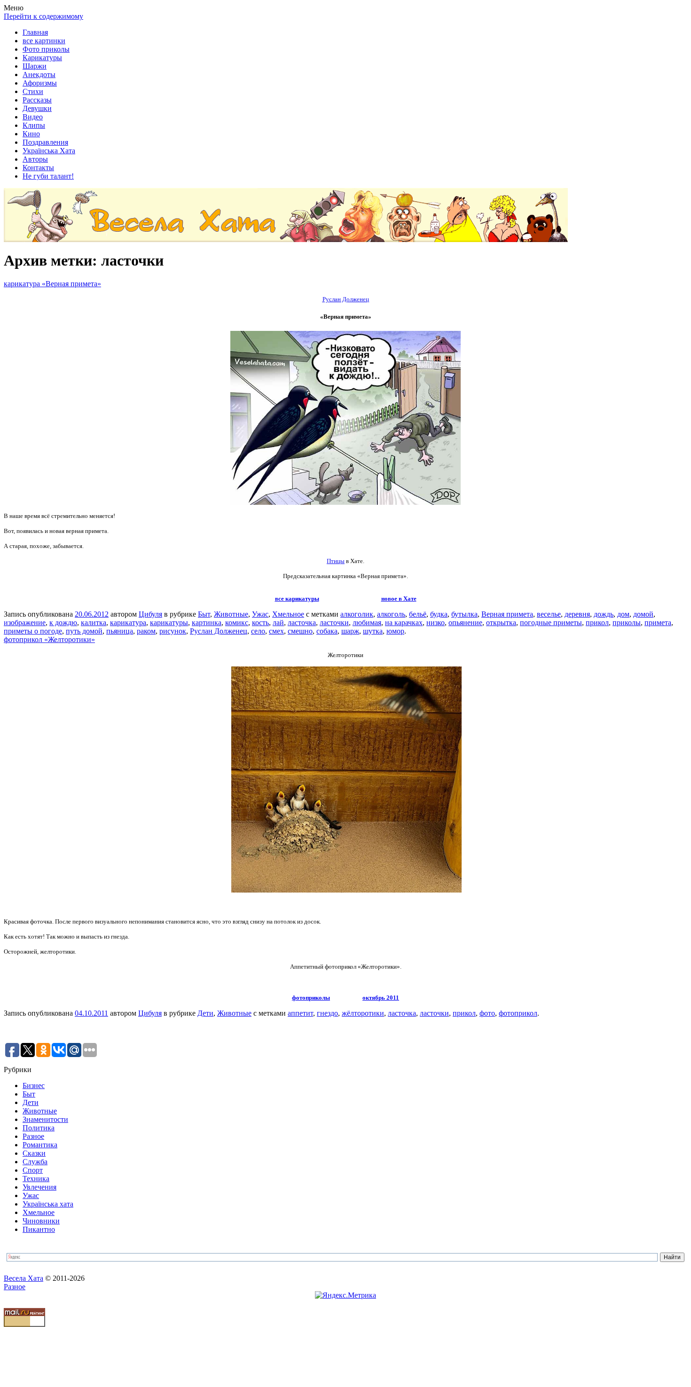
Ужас (260, 614)
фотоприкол (518, 1013)
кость (260, 623)
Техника (36, 1179)
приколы (626, 623)
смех (276, 631)
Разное (33, 1136)
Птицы (336, 560)
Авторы (35, 159)
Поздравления (45, 142)
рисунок (172, 631)
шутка (373, 631)
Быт (204, 614)
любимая (367, 623)
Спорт (33, 1170)
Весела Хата (23, 1278)
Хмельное (288, 614)
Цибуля (150, 614)
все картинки (44, 41)
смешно (300, 631)
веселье (549, 614)
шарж (350, 631)
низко (435, 623)
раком (146, 631)
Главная (35, 32)
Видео (33, 117)
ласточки (334, 623)
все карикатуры (297, 598)
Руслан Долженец (218, 631)
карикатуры (169, 623)
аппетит (300, 1013)
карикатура (128, 623)
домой (643, 614)
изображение (25, 623)
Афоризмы (40, 83)
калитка (93, 623)
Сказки (34, 1153)
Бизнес (34, 1085)
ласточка (302, 623)
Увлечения (39, 1187)
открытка (501, 623)
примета (657, 623)
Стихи (33, 91)
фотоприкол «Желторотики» (49, 639)
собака (327, 631)
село (258, 631)
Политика (39, 1128)
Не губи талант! (48, 176)
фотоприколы (311, 997)
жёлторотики (363, 1013)
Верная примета (507, 614)
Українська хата (48, 1204)
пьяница (119, 631)
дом (623, 614)
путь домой (84, 631)
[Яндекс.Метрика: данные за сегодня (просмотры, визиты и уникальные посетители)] (345, 1295)
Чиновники (41, 1221)
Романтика (40, 1145)
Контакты (38, 168)
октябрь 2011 (380, 997)
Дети (205, 1013)
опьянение (465, 623)
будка (439, 614)
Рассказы (37, 100)
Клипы (34, 125)
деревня (577, 614)
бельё (417, 614)
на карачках (404, 623)
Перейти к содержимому (43, 16)
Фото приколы (46, 49)
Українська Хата (49, 151)
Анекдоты (39, 74)
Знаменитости (45, 1119)
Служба (35, 1162)
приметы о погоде (33, 631)
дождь (603, 614)
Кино (31, 134)
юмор (395, 631)
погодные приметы (551, 623)
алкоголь (391, 614)
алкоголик (356, 614)
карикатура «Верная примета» (52, 284)
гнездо (327, 1013)
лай (278, 623)
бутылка (464, 614)
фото (487, 1013)
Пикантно (39, 1229)
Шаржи (35, 66)
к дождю (63, 623)
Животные (231, 614)
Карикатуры (42, 58)
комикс (236, 623)
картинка (206, 623)
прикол (597, 623)
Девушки (37, 108)
